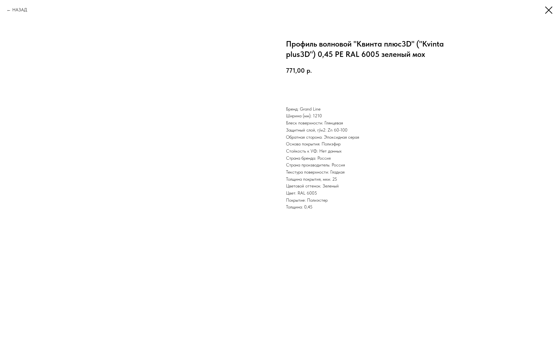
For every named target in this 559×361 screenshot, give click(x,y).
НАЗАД (19, 9)
